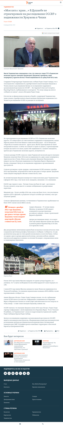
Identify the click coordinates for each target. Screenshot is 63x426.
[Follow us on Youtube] (5, 373)
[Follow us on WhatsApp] (20, 373)
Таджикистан (9, 7)
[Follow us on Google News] (24, 373)
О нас (5, 384)
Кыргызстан (7, 415)
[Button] (39, 28)
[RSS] (28, 373)
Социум (34, 396)
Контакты (7, 387)
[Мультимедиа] (20, 424)
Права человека (37, 399)
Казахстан (7, 412)
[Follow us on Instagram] (9, 373)
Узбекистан (35, 415)
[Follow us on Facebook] (13, 373)
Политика (46, 341)
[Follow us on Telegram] (16, 373)
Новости (6, 396)
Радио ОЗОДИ (8, 21)
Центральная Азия (19, 341)
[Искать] (42, 424)
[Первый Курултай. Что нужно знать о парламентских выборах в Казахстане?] (37, 342)
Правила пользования (38, 387)
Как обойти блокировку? (39, 384)
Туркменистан (36, 412)
